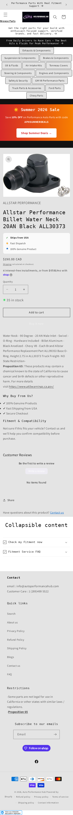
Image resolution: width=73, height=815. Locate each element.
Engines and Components (54, 73)
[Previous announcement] (7, 5)
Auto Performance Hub (34, 792)
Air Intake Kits (34, 65)
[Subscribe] (55, 734)
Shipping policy (26, 802)
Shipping (7, 264)
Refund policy (23, 796)
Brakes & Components (56, 58)
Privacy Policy (15, 631)
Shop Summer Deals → (36, 133)
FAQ (9, 674)
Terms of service (60, 796)
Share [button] (11, 500)
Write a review (36, 471)
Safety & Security (18, 80)
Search (11, 613)
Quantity (8, 281)
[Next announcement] (66, 5)
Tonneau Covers (58, 65)
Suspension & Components (20, 58)
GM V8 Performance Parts (49, 80)
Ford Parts (55, 88)
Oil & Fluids (11, 65)
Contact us (57, 512)
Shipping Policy (17, 648)
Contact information (48, 802)
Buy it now (36, 324)
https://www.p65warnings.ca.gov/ (31, 386)
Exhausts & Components (37, 50)
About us (12, 622)
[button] (8, 17)
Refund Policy (15, 639)
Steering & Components (18, 73)
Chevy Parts (36, 95)
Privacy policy (41, 796)
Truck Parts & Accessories (26, 88)
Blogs (10, 657)
